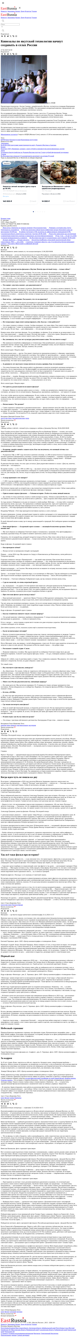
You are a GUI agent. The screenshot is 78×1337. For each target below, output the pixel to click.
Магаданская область (18, 1330)
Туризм (34, 11)
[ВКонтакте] (2, 36)
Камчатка (18, 1098)
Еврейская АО (6, 1330)
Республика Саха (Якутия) (65, 1328)
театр (27, 418)
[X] (10, 36)
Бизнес (17, 11)
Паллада (15, 905)
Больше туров (5, 218)
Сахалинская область (46, 1330)
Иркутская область (21, 1328)
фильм (20, 905)
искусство (4, 418)
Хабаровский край (60, 1330)
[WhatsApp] (16, 36)
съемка (12, 1098)
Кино (7, 140)
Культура (28, 11)
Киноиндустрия (15, 140)
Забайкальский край (49, 1328)
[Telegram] (7, 36)
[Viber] (13, 36)
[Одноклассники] (5, 36)
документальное (22, 725)
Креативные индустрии (29, 140)
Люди (23, 11)
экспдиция (32, 725)
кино (10, 418)
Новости (4, 11)
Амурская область (35, 1328)
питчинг (19, 1312)
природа (13, 725)
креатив (3, 725)
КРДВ (3, 140)
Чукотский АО (9, 1331)
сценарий (13, 1312)
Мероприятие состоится (9, 134)
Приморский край (32, 1330)
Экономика (11, 11)
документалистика (18, 418)
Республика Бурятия (8, 1328)
